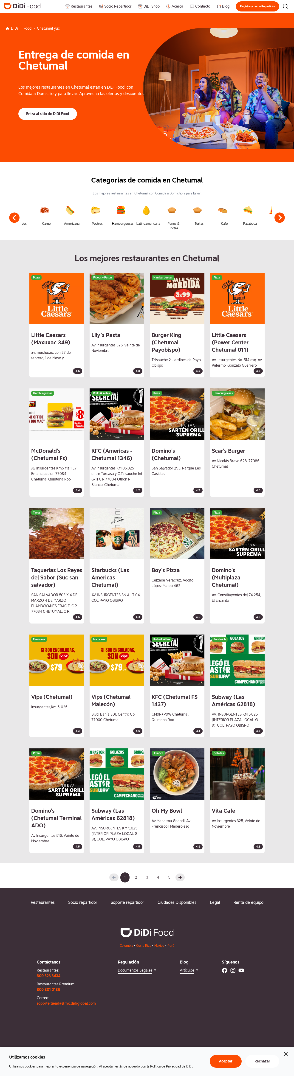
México (159, 945)
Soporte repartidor (127, 902)
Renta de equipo (248, 902)
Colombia (126, 945)
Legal (215, 902)
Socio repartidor (82, 902)
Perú (170, 945)
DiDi (14, 28)
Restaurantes (43, 902)
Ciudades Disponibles (177, 902)
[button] (257, 6)
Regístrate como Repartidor (257, 6)
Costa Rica (143, 945)
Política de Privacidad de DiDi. (171, 1066)
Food (27, 28)
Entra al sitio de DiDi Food (47, 114)
